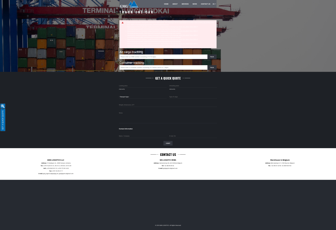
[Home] (129, 4)
